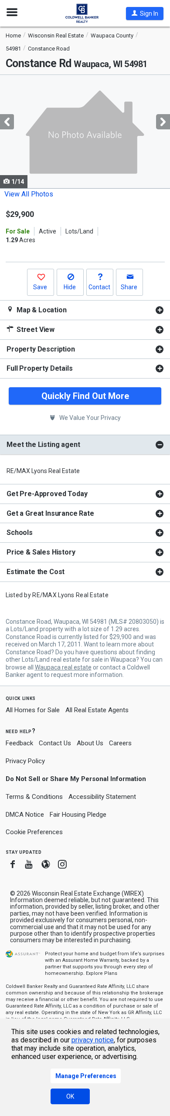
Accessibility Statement (102, 797)
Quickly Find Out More (85, 396)
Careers (120, 743)
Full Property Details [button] (40, 368)
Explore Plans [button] (101, 973)
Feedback (19, 743)
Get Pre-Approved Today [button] (47, 494)
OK (70, 1096)
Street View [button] (34, 329)
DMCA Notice (25, 814)
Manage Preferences (85, 1075)
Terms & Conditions (34, 797)
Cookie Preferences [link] (34, 832)
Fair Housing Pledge (78, 814)
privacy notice (92, 1040)
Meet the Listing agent (43, 444)
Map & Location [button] (41, 310)
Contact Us (55, 743)
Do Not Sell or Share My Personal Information (76, 779)
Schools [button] (20, 532)
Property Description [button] (41, 349)
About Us (90, 743)
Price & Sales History (41, 552)
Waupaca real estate (63, 667)
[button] (144, 13)
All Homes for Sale (33, 710)
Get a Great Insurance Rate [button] (50, 513)
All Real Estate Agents (97, 710)
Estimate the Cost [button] (36, 572)
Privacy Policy (25, 761)
